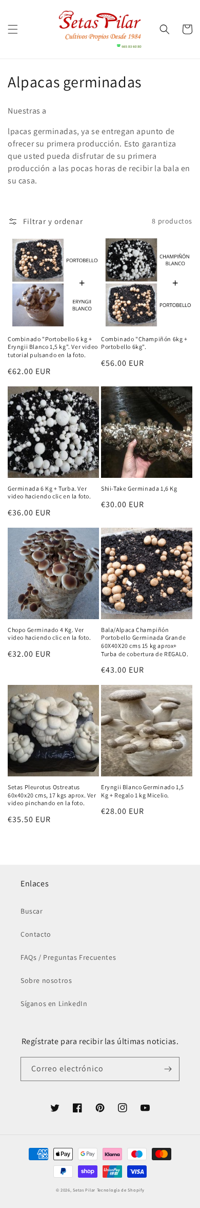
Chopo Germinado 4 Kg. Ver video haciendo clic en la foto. (49, 634)
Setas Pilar (84, 1190)
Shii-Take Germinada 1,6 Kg (139, 488)
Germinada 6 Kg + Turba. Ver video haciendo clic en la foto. (49, 492)
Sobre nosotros (46, 980)
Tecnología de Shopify (121, 1190)
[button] (13, 29)
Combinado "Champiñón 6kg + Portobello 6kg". (144, 343)
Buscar (32, 911)
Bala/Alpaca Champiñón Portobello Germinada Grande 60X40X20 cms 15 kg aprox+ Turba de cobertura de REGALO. (144, 642)
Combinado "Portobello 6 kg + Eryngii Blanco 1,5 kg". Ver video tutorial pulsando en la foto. (53, 347)
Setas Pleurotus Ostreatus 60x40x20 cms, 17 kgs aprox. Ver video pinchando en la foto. (52, 795)
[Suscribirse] (167, 1069)
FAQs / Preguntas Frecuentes (68, 957)
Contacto (36, 934)
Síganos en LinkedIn (54, 1003)
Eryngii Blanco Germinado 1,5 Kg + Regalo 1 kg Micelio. (142, 791)
